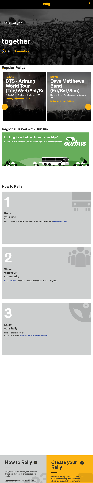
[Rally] (46, 4)
